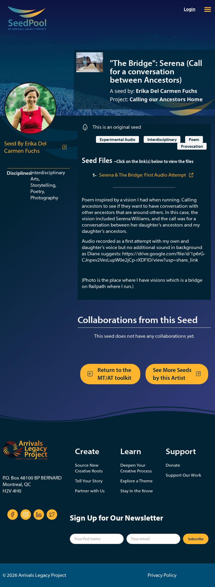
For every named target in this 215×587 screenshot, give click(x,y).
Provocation (192, 146)
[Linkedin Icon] (39, 514)
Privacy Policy (162, 575)
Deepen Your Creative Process (136, 467)
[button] (207, 9)
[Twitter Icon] (52, 514)
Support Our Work (183, 475)
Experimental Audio (117, 139)
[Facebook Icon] (12, 514)
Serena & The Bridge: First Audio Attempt (143, 175)
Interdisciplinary (162, 139)
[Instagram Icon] (25, 514)
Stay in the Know (136, 490)
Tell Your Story (89, 480)
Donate (173, 465)
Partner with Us (90, 490)
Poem (194, 139)
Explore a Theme (136, 480)
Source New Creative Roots (89, 467)
